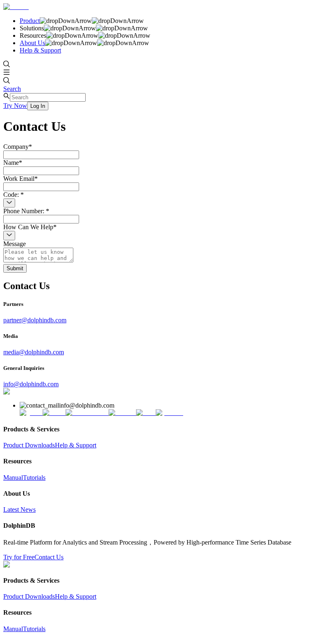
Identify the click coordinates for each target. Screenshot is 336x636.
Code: (13, 194)
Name (12, 162)
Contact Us (49, 557)
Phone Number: (26, 210)
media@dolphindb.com (33, 352)
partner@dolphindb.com (34, 320)
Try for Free (18, 557)
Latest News (19, 509)
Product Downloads (29, 445)
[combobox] (9, 202)
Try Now (15, 105)
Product (30, 20)
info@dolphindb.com (31, 384)
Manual (13, 477)
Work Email (20, 178)
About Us (32, 42)
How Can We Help (30, 226)
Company (17, 146)
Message (14, 243)
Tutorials (34, 477)
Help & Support (40, 50)
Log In (37, 106)
